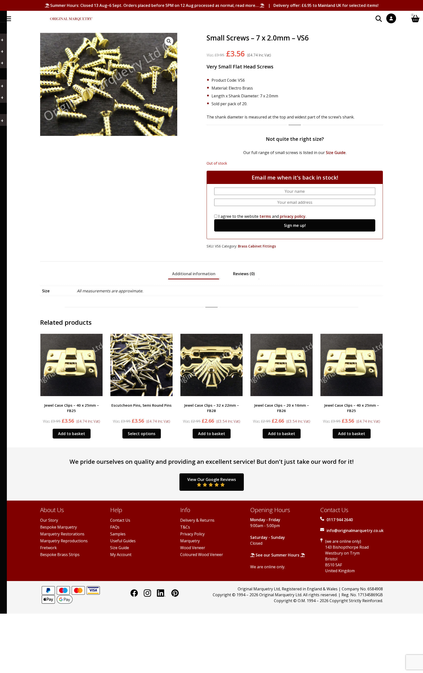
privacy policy (293, 216)
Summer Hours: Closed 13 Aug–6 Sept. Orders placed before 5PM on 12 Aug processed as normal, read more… (154, 5)
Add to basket (141, 433)
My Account (120, 554)
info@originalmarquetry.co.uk (355, 530)
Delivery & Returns (197, 520)
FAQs (114, 527)
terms (265, 216)
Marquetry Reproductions (64, 541)
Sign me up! (295, 225)
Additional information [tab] (193, 273)
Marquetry (190, 541)
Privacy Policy (192, 534)
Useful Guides (123, 541)
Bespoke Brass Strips (60, 554)
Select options (71, 433)
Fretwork (48, 547)
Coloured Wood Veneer (201, 554)
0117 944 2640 (340, 519)
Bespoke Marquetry (58, 527)
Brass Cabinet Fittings (257, 246)
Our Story (49, 520)
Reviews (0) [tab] (244, 273)
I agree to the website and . (261, 216)
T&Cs (185, 527)
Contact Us (120, 520)
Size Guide (336, 152)
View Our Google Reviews (211, 479)
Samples (118, 534)
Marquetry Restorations (62, 534)
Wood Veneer (192, 547)
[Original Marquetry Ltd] (71, 16)
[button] (168, 41)
